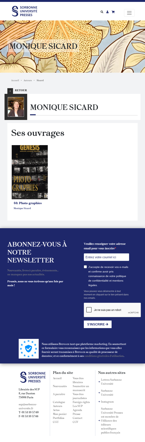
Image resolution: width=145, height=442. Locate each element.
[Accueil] (26, 10)
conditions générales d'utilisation (104, 356)
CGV (75, 422)
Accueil (15, 80)
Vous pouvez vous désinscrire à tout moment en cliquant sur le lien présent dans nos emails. (106, 294)
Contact (77, 418)
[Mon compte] (107, 12)
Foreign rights (81, 402)
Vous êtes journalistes (80, 396)
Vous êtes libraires (78, 380)
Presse (76, 414)
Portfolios (58, 418)
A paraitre (59, 394)
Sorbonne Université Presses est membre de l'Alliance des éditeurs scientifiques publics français (112, 420)
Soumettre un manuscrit (81, 388)
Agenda (77, 410)
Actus (56, 410)
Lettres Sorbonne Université (111, 381)
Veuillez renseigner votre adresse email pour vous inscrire (105, 246)
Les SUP (78, 406)
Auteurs (28, 80)
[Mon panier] (113, 12)
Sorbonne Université (107, 392)
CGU (56, 422)
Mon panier (60, 414)
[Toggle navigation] (129, 13)
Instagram (107, 401)
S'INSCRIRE (96, 324)
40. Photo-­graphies (28, 203)
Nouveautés (60, 386)
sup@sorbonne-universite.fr (28, 406)
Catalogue (59, 402)
